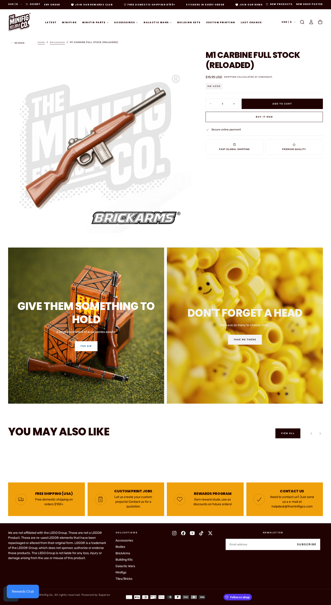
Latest (51, 22)
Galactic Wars (156, 22)
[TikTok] (201, 533)
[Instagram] (174, 533)
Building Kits (124, 560)
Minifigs (69, 22)
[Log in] (311, 22)
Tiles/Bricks (124, 579)
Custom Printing (220, 22)
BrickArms (123, 553)
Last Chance (251, 22)
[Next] (320, 433)
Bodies (120, 547)
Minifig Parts (94, 22)
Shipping (230, 77)
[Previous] (311, 433)
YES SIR (86, 346)
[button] (302, 22)
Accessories (124, 22)
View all (288, 433)
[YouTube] (192, 533)
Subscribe (306, 544)
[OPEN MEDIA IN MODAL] (184, 226)
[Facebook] (183, 533)
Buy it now (264, 117)
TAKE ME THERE (245, 339)
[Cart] (320, 22)
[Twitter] (210, 533)
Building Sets (188, 22)
